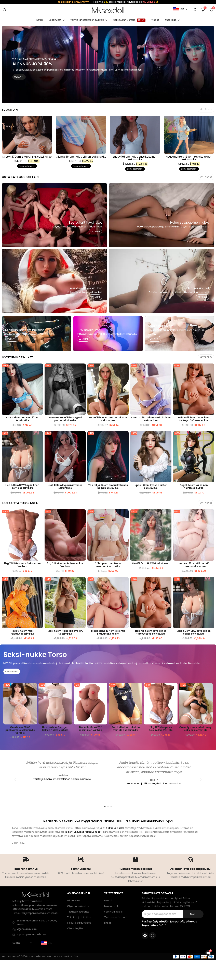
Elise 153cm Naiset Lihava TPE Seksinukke (65, 632)
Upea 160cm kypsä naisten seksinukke (150, 486)
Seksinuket (55, 20)
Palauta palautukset (79, 922)
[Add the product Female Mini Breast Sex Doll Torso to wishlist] (69, 688)
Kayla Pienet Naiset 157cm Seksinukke (22, 419)
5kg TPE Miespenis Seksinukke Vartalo (65, 565)
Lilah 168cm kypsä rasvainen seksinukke (65, 486)
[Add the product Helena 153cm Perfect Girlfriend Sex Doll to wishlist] (211, 369)
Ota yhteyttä (75, 928)
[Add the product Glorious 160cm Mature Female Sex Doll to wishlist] (168, 436)
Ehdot (107, 922)
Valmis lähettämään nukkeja (87, 20)
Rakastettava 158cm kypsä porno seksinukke (65, 419)
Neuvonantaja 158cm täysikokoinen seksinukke (189, 158)
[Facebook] (145, 935)
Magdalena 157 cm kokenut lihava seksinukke (108, 632)
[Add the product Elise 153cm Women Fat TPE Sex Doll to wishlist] (83, 582)
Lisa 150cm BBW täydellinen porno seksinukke (22, 486)
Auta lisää (170, 20)
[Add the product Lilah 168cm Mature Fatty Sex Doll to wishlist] (83, 436)
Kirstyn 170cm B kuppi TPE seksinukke (27, 157)
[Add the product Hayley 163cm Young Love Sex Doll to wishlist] (40, 582)
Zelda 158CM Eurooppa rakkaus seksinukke (108, 419)
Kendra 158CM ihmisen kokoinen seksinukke (151, 419)
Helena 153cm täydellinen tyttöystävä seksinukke (193, 419)
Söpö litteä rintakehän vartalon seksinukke (126, 728)
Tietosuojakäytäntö (115, 917)
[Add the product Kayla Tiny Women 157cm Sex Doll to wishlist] (40, 369)
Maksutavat (111, 906)
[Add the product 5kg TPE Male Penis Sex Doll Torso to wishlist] (83, 515)
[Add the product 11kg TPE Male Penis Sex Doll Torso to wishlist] (40, 515)
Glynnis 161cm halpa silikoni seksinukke (81, 157)
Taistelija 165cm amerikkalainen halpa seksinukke (108, 486)
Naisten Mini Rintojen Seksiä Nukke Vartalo (55, 728)
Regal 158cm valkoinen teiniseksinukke (194, 486)
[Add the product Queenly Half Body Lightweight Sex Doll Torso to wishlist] (210, 688)
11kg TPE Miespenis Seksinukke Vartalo (22, 565)
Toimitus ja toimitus (79, 917)
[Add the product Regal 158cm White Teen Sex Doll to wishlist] (211, 436)
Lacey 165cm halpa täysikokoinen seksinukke (135, 158)
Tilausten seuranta (78, 911)
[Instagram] (152, 935)
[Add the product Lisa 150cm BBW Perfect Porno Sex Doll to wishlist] (40, 436)
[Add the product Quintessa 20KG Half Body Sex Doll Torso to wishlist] (34, 688)
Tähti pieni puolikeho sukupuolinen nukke (108, 565)
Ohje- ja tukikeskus (78, 906)
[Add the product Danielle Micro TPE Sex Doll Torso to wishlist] (104, 688)
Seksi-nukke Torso (35, 654)
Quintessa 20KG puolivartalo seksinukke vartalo (20, 730)
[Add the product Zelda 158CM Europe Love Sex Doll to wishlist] (126, 369)
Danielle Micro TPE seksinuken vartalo (90, 728)
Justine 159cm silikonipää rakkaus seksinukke (194, 565)
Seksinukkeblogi (113, 911)
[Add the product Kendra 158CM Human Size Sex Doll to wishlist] (168, 369)
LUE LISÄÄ (19, 843)
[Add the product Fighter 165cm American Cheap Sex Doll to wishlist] (126, 436)
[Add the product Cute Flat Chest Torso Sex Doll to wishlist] (139, 688)
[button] (15, 779)
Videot (155, 20)
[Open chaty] (208, 953)
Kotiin (39, 20)
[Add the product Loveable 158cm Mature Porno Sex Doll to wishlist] (83, 369)
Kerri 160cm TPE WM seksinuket (151, 563)
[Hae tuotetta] (5, 10)
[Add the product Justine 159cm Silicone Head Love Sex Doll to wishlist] (211, 515)
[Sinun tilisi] (195, 10)
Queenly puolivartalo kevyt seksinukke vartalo (196, 728)
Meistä (108, 900)
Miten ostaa (74, 900)
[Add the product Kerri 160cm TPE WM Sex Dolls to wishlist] (168, 515)
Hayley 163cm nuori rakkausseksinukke (22, 632)
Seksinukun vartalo (128, 20)
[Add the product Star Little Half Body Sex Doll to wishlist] (126, 515)
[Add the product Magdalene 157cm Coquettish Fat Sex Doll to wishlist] (126, 582)
